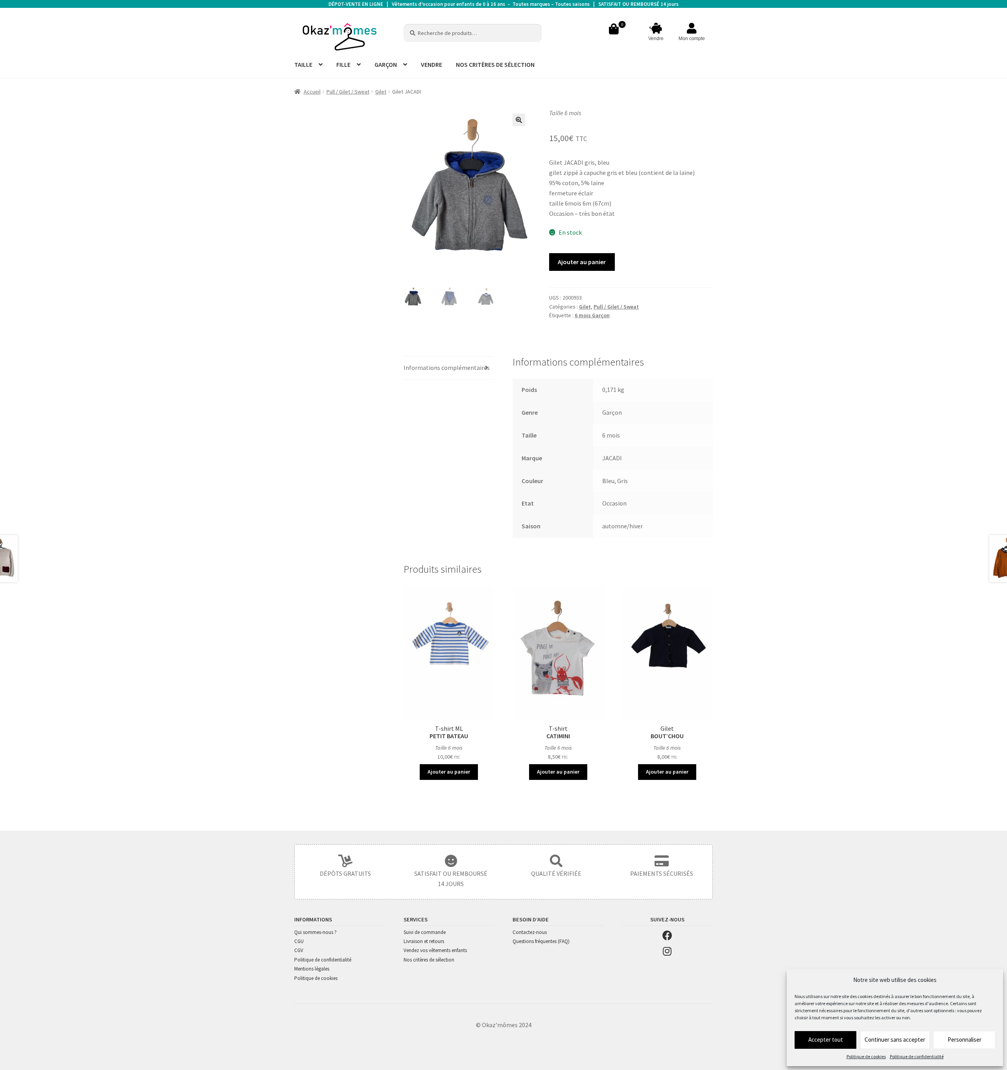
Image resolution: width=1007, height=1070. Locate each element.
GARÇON (385, 64)
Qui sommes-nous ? (315, 932)
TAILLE (303, 64)
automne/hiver (622, 526)
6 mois (611, 435)
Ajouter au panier (582, 262)
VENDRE (431, 64)
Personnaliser (964, 1039)
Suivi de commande (425, 932)
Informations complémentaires (447, 367)
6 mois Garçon (592, 315)
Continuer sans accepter (895, 1039)
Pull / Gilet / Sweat (347, 91)
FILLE (343, 64)
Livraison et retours (424, 941)
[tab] (449, 368)
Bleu (608, 481)
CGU (299, 941)
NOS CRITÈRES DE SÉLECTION (495, 64)
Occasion (614, 503)
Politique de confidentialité (917, 1056)
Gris (622, 481)
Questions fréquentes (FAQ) (541, 941)
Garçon (612, 412)
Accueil (312, 91)
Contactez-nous (530, 932)
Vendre (656, 38)
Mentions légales (311, 968)
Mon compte (692, 38)
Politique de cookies (866, 1056)
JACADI (612, 458)
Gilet (380, 91)
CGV (298, 950)
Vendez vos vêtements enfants (435, 950)
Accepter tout (825, 1039)
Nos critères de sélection (429, 959)
